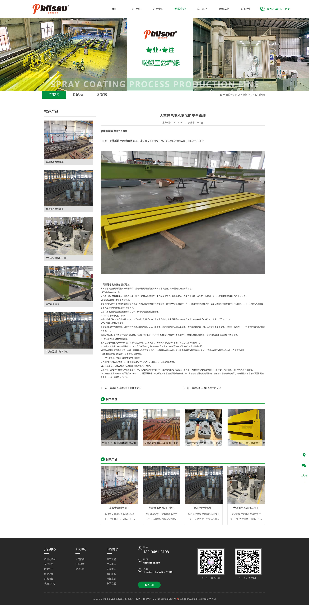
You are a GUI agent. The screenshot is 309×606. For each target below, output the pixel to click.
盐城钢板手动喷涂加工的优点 (206, 388)
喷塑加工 (48, 569)
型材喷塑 (48, 564)
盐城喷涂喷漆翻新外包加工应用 (125, 388)
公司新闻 (54, 94)
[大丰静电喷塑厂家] (183, 212)
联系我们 (111, 583)
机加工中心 (50, 583)
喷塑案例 (111, 578)
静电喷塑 (48, 578)
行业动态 (78, 94)
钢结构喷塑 (50, 559)
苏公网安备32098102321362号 (195, 599)
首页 (237, 94)
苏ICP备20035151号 (165, 599)
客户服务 (111, 574)
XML (214, 599)
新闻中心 (247, 94)
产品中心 (111, 564)
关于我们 (111, 559)
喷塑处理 (48, 574)
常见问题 (102, 94)
